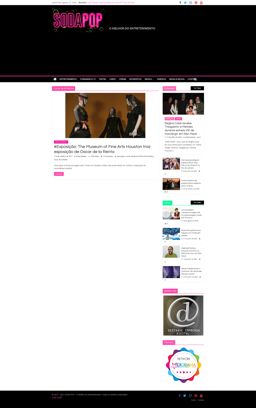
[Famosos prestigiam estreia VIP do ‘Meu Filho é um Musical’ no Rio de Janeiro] (171, 159)
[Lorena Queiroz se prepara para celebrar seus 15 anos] (171, 179)
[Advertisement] (128, 55)
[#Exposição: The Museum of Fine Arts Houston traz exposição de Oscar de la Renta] (105, 94)
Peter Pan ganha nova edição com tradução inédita (191, 233)
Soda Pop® (57, 397)
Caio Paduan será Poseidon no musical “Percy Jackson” (111, 2)
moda (128, 156)
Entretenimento (68, 79)
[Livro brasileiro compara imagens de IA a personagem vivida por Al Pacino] (171, 209)
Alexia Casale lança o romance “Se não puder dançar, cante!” (191, 271)
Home (178, 118)
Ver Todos (197, 88)
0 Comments (108, 156)
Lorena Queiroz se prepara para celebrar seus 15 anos (191, 183)
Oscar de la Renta (60, 159)
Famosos (161, 79)
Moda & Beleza (177, 79)
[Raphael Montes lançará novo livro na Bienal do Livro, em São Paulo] (171, 247)
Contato (201, 400)
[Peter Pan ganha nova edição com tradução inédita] (171, 229)
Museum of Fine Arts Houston (142, 156)
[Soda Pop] (55, 79)
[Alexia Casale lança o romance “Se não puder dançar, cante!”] (171, 267)
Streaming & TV (88, 79)
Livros (112, 79)
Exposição (121, 156)
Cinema (122, 79)
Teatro (102, 79)
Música (148, 79)
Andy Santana (81, 156)
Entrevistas (135, 79)
